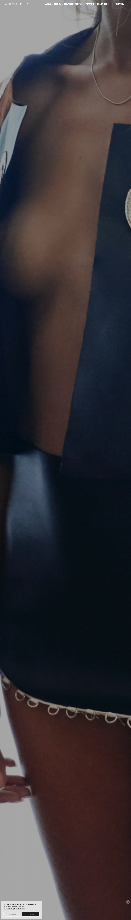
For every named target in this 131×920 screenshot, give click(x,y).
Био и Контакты (118, 4)
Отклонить (12, 914)
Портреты (90, 4)
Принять (31, 914)
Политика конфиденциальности (14, 909)
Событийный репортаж (73, 4)
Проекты (57, 4)
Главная (48, 4)
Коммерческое (102, 4)
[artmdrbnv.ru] (17, 4)
